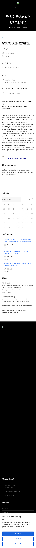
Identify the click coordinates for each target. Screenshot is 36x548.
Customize (18, 539)
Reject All (18, 544)
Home (11, 27)
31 (22, 227)
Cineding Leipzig (10, 80)
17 (22, 218)
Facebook (5, 512)
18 (27, 218)
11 (27, 214)
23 (18, 223)
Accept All (18, 533)
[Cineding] (18, 3)
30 (18, 227)
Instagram (5, 508)
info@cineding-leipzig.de (12, 491)
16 (18, 218)
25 (27, 223)
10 (22, 214)
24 (22, 223)
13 (4, 218)
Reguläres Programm (13, 93)
